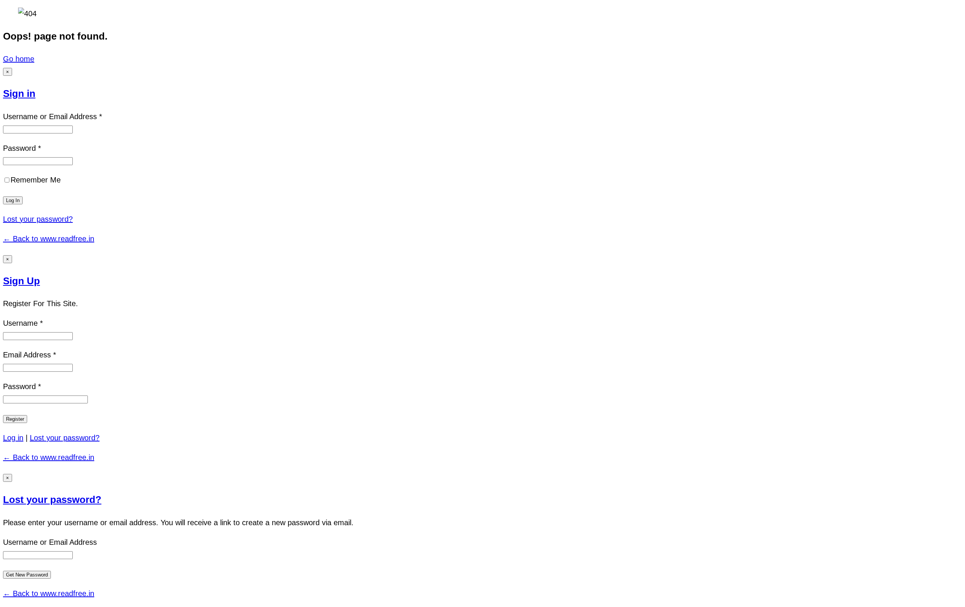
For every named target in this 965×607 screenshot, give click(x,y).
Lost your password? (38, 219)
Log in (13, 438)
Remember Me (36, 180)
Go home (18, 59)
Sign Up (21, 281)
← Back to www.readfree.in (48, 239)
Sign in (19, 93)
